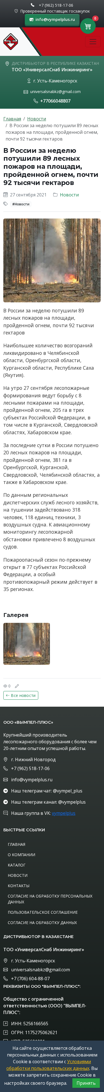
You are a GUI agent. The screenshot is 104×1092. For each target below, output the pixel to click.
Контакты (18, 885)
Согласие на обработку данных (42, 922)
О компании (21, 854)
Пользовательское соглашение (43, 912)
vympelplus (63, 813)
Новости (36, 119)
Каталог (17, 865)
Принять (86, 1083)
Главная (12, 119)
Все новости (23, 695)
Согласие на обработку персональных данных (50, 899)
